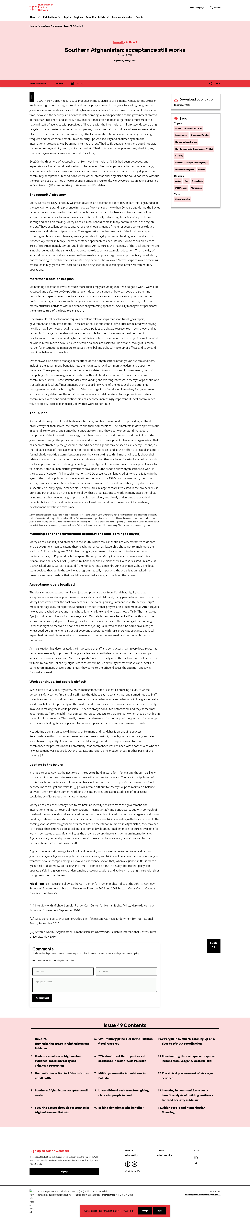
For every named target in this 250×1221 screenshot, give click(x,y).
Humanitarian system (184, 169)
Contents (59, 83)
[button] (39, 17)
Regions (78, 17)
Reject (161, 1211)
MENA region (181, 187)
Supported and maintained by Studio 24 (202, 1194)
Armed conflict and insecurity (188, 128)
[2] (42, 755)
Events (139, 17)
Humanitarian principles (186, 142)
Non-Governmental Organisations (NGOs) (194, 148)
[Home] (51, 7)
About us (129, 1150)
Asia (186, 180)
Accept (147, 1211)
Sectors (201, 169)
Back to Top (213, 944)
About (33, 17)
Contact (160, 1150)
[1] (60, 473)
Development (181, 135)
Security (179, 155)
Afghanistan (196, 187)
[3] (75, 787)
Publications (50, 17)
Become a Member (122, 17)
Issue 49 (118, 42)
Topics (67, 17)
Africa (178, 180)
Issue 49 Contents (38, 83)
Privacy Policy (131, 1155)
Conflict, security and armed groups (191, 162)
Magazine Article (182, 199)
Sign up (64, 1171)
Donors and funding (200, 135)
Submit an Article (95, 17)
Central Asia (197, 180)
